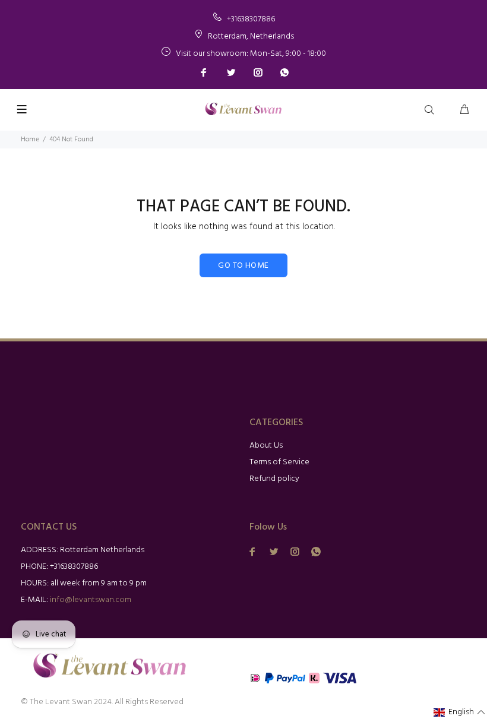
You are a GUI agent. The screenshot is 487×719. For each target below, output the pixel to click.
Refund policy (274, 479)
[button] (459, 712)
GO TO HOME (243, 266)
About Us (266, 445)
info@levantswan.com (90, 600)
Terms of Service (279, 462)
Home (30, 139)
